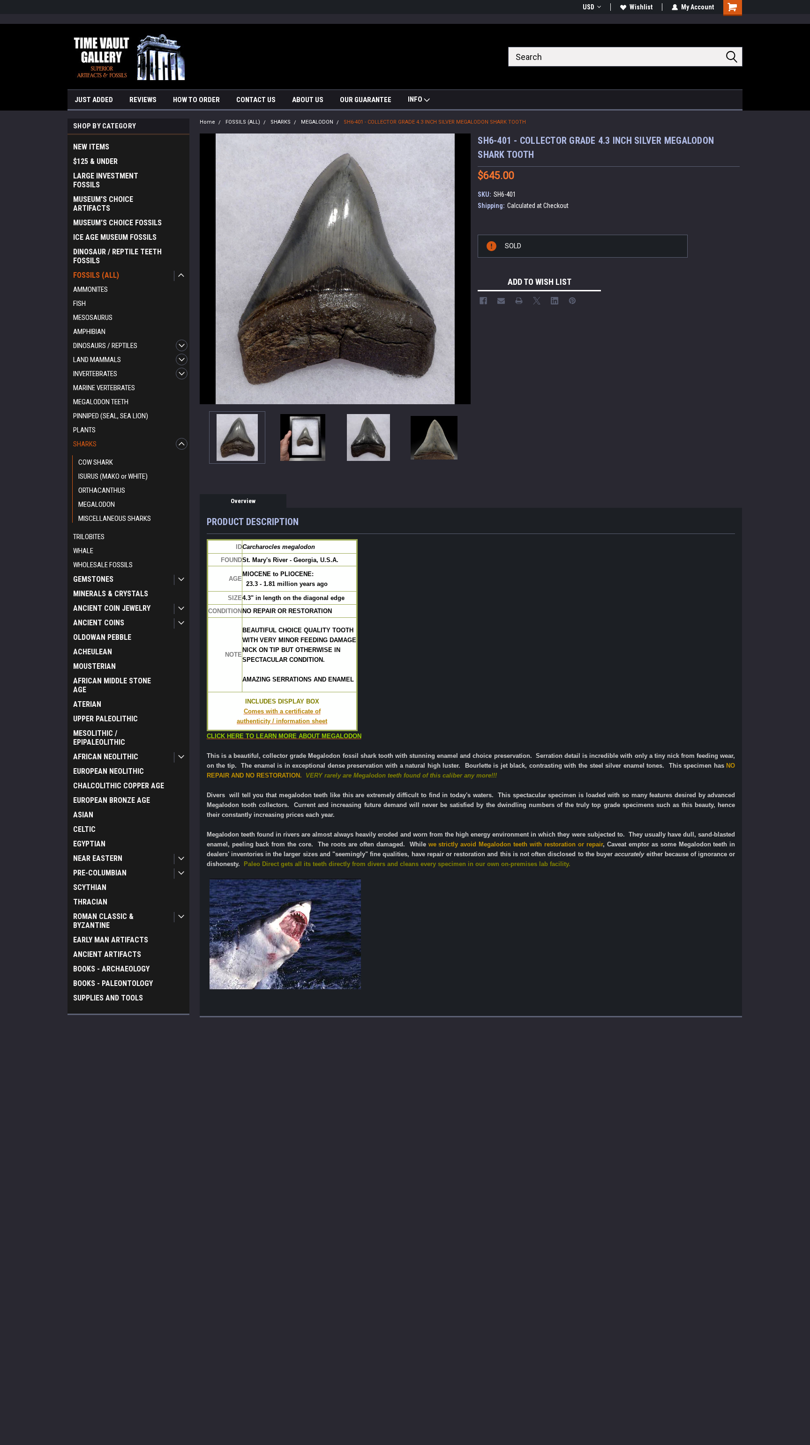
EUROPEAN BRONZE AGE (111, 800)
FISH (79, 303)
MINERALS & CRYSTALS (110, 593)
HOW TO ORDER (196, 100)
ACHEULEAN (92, 651)
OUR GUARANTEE (365, 100)
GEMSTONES (93, 579)
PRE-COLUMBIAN (100, 872)
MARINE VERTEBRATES (104, 388)
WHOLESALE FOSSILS (103, 565)
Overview (243, 500)
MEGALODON (96, 504)
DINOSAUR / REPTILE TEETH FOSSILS (117, 256)
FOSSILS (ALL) (96, 275)
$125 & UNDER (95, 161)
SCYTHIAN (89, 887)
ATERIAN (87, 704)
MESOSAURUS (92, 317)
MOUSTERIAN (94, 666)
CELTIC (84, 829)
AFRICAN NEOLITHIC (105, 756)
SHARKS (85, 444)
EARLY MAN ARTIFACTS (110, 939)
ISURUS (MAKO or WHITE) (113, 476)
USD (588, 7)
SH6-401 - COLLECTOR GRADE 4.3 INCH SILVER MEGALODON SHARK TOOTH (435, 122)
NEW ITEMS (91, 146)
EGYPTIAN (89, 843)
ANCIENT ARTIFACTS (107, 954)
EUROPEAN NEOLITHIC (108, 771)
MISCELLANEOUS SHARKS (114, 518)
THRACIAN (90, 901)
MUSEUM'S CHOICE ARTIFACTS (103, 204)
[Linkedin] (554, 300)
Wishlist (641, 7)
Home (207, 122)
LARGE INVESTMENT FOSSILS (105, 180)
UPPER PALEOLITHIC (105, 718)
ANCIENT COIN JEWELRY (111, 608)
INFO (416, 99)
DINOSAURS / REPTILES (105, 345)
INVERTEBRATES (95, 374)
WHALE (83, 551)
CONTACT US (256, 100)
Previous (209, 268)
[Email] (501, 300)
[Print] (519, 300)
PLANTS (84, 430)
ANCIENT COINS (98, 622)
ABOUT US (307, 100)
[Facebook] (483, 300)
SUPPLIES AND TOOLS (108, 997)
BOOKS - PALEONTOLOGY (113, 983)
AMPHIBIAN (89, 331)
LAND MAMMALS (97, 360)
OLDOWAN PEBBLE (102, 637)
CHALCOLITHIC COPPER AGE (118, 785)
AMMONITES (90, 289)
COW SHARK (95, 462)
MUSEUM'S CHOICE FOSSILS (117, 222)
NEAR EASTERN (97, 858)
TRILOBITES (89, 537)
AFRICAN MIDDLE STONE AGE (112, 685)
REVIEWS (143, 100)
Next (461, 268)
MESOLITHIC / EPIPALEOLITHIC (99, 738)
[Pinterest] (572, 300)
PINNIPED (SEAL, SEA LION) (110, 416)
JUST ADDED (94, 100)
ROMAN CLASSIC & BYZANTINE (103, 921)
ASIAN (83, 814)
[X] (536, 300)
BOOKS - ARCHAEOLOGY (111, 968)
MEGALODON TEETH (100, 402)
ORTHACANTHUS (101, 490)
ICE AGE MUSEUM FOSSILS (115, 237)
